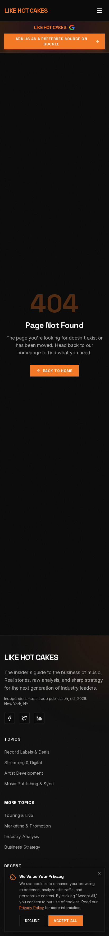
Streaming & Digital (23, 762)
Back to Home (57, 370)
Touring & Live (18, 815)
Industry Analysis (21, 836)
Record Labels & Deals (26, 752)
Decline (32, 920)
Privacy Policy (31, 907)
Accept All (66, 920)
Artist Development (23, 773)
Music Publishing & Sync (29, 783)
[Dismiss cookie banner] (99, 873)
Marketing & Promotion (27, 826)
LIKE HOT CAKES (26, 10)
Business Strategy (22, 847)
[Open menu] (99, 10)
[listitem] (9, 718)
